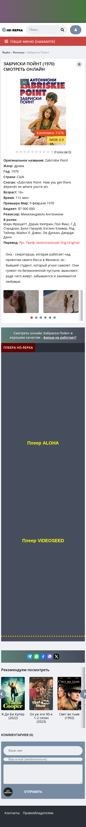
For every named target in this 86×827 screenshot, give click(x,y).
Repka (6, 52)
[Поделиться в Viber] (50, 656)
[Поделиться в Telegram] (30, 656)
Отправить (33, 792)
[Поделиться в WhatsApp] (36, 656)
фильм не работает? (59, 337)
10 (52, 152)
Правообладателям (38, 813)
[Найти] (62, 29)
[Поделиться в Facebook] (43, 656)
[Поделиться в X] (56, 656)
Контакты (12, 813)
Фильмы (18, 52)
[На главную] (11, 30)
